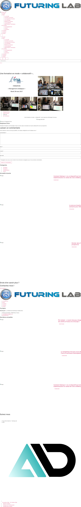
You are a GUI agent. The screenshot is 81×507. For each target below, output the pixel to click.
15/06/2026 (56, 180)
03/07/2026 (61, 324)
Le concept (6, 16)
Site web (2, 155)
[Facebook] (40, 417)
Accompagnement (8, 26)
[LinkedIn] (40, 419)
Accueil (3, 13)
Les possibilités (7, 22)
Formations (6, 29)
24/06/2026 (64, 355)
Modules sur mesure (8, 21)
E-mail (1, 151)
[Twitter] (40, 418)
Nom (1, 146)
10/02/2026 (74, 246)
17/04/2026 (71, 209)
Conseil (5, 28)
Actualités (4, 30)
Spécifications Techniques (9, 24)
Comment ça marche (8, 17)
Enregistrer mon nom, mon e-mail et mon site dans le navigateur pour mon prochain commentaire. (21, 159)
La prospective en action (9, 18)
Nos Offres (4, 25)
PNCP (3, 14)
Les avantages (7, 20)
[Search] (1, 62)
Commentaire (3, 132)
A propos (4, 32)
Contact (4, 33)
